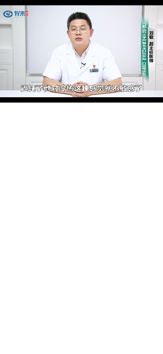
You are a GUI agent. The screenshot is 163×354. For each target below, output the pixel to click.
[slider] (81, 88)
